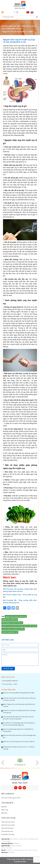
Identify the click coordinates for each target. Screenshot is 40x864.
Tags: (2, 616)
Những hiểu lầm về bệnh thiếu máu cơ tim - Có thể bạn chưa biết (19, 748)
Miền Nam (4, 813)
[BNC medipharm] (20, 777)
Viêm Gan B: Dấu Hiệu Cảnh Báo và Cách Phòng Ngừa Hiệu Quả (19, 736)
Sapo (24, 861)
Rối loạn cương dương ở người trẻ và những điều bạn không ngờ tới (18, 730)
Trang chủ (5, 32)
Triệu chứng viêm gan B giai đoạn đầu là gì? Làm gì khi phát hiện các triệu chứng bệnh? (18, 718)
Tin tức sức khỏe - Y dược (22, 32)
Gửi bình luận (8, 668)
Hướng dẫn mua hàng (7, 834)
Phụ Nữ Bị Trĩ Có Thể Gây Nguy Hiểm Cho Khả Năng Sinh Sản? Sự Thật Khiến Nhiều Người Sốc (19, 724)
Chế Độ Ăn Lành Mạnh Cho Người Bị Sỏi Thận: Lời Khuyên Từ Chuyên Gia (19, 711)
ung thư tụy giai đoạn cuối (9, 632)
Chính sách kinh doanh (8, 822)
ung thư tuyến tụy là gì (29, 626)
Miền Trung (4, 810)
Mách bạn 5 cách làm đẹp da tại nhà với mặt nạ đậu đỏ (18, 741)
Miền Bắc (4, 806)
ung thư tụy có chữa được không (11, 626)
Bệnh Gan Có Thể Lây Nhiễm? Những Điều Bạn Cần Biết (18, 692)
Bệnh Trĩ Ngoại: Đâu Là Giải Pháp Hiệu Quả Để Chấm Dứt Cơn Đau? (19, 705)
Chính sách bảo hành (7, 828)
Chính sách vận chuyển (8, 825)
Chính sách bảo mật (7, 831)
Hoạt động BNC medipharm (10, 680)
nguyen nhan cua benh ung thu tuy (15, 616)
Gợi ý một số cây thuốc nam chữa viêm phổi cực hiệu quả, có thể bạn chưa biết (19, 699)
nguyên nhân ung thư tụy (9, 619)
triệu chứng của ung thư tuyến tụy (12, 622)
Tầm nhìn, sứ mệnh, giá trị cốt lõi (10, 798)
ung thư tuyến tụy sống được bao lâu (13, 629)
